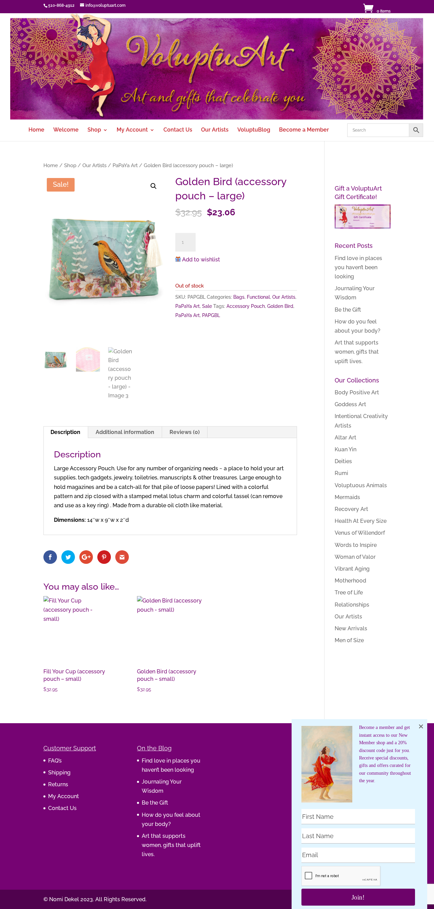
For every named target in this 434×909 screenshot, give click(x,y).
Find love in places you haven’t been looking (358, 267)
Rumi (341, 473)
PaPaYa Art (125, 165)
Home (36, 130)
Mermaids (347, 497)
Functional (258, 297)
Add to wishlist (201, 259)
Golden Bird (280, 306)
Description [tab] (65, 432)
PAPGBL (211, 315)
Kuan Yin (345, 449)
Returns (58, 784)
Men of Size (349, 640)
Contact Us (177, 130)
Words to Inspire (356, 545)
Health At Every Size (361, 521)
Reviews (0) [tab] (185, 432)
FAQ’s (55, 760)
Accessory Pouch (245, 306)
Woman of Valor (355, 557)
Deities (343, 461)
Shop (94, 130)
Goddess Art (350, 404)
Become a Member (304, 130)
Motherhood (350, 580)
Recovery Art (351, 509)
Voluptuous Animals (361, 485)
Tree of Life (349, 592)
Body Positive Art (357, 392)
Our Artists (215, 130)
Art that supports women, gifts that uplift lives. (357, 351)
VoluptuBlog (253, 130)
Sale (207, 306)
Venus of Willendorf (360, 533)
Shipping (59, 772)
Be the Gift (348, 310)
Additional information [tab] (125, 432)
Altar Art (345, 437)
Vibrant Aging (352, 569)
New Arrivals (351, 628)
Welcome (66, 130)
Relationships (352, 604)
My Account (132, 130)
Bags (238, 297)
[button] (153, 186)
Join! (358, 897)
